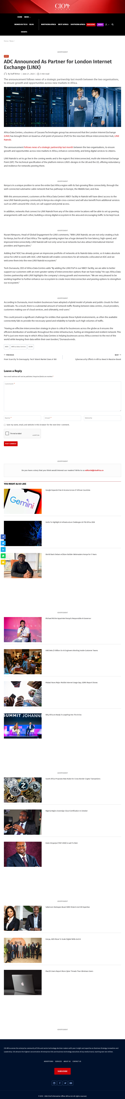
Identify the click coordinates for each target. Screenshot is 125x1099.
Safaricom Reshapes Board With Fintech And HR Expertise (68, 907)
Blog (31, 24)
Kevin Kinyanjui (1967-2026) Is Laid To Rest (61, 843)
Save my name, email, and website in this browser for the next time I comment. (38, 425)
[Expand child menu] (27, 17)
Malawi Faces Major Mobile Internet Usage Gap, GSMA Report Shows (71, 682)
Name (8, 418)
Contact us (77, 1061)
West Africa (63, 24)
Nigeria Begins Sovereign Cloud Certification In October (67, 811)
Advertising (48, 1061)
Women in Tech (20, 24)
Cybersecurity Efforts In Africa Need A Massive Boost (98, 357)
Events (24, 32)
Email (48, 418)
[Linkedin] (54, 1083)
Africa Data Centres (18, 347)
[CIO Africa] (62, 7)
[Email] (3, 562)
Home (19, 17)
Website (88, 418)
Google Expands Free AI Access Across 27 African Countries (68, 490)
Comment (10, 384)
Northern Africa (48, 24)
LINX (31, 347)
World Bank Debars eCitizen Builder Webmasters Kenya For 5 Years (71, 554)
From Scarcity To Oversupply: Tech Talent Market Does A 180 (30, 357)
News (6, 56)
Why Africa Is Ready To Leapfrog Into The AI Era (63, 715)
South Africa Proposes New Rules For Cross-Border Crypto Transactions (73, 779)
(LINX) (7, 136)
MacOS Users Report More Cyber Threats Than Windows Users (69, 971)
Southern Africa (78, 24)
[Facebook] (59, 1083)
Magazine (91, 24)
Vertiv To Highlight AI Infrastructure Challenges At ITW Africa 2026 (70, 522)
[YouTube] (70, 1083)
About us (67, 1061)
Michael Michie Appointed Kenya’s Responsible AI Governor (68, 618)
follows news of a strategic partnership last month (48, 147)
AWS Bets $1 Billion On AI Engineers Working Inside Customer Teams (72, 650)
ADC (7, 347)
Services (58, 1061)
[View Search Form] (113, 24)
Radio (100, 24)
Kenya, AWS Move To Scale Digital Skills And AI (63, 939)
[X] (65, 1083)
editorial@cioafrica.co (94, 470)
